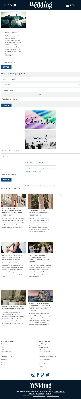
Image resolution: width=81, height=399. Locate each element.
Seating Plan (4, 359)
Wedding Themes (43, 347)
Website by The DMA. (59, 392)
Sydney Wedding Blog (53, 396)
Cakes (2, 347)
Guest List (47, 169)
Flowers (3, 349)
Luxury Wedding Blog (39, 396)
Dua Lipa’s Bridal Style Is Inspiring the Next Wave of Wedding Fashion (38, 213)
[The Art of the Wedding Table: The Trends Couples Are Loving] (13, 298)
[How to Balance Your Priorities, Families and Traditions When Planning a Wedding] (40, 248)
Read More (8, 55)
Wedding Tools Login (44, 359)
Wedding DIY (42, 349)
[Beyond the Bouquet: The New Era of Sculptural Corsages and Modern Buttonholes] (13, 248)
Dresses (3, 345)
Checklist (28, 169)
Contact (41, 364)
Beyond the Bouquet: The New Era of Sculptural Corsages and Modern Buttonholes (13, 257)
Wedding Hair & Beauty (45, 351)
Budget (3, 364)
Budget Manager (37, 169)
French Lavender (11, 32)
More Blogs (58, 195)
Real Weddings (5, 344)
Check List (3, 363)
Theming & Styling (6, 351)
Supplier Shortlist (36, 171)
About (40, 361)
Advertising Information (45, 363)
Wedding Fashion (43, 345)
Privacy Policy (40, 394)
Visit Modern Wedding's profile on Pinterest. (40, 186)
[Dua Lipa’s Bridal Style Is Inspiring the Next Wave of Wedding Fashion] (40, 202)
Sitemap (41, 366)
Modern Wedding (40, 386)
